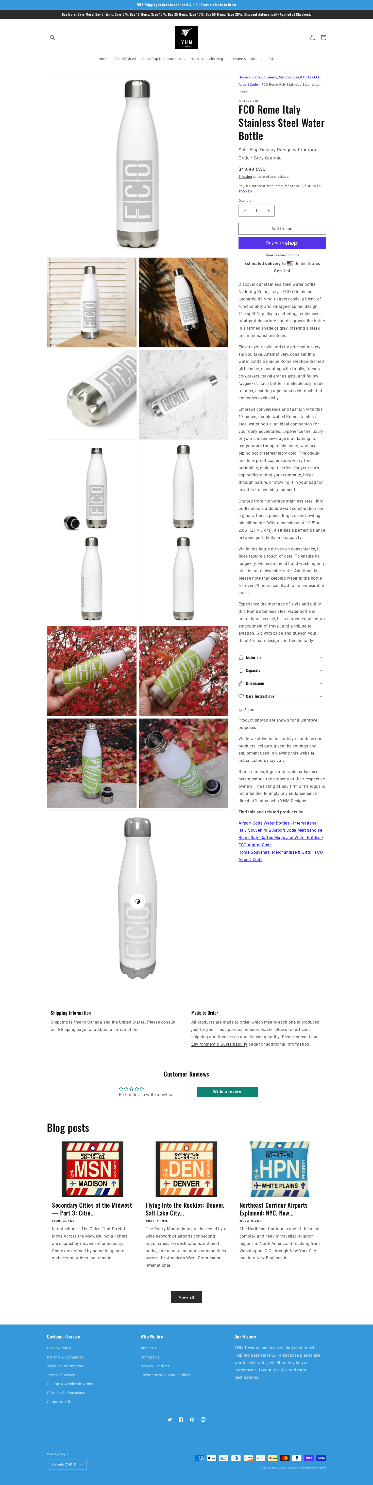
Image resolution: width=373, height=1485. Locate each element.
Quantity (245, 201)
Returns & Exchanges (65, 1357)
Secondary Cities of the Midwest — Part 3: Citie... (92, 1209)
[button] (52, 37)
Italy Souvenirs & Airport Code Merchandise (280, 830)
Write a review (227, 1091)
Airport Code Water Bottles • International (278, 823)
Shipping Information (65, 1366)
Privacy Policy (59, 1348)
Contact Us (150, 1357)
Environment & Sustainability (219, 1044)
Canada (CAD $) (64, 1464)
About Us (148, 1348)
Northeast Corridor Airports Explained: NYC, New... (274, 1209)
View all (186, 1297)
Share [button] (249, 710)
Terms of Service (61, 1375)
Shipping (245, 177)
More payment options (282, 255)
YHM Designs (280, 1467)
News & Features (155, 1366)
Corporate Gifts (60, 1402)
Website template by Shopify (308, 1467)
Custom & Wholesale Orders (70, 1384)
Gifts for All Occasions (66, 1393)
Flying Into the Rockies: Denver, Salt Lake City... (185, 1209)
